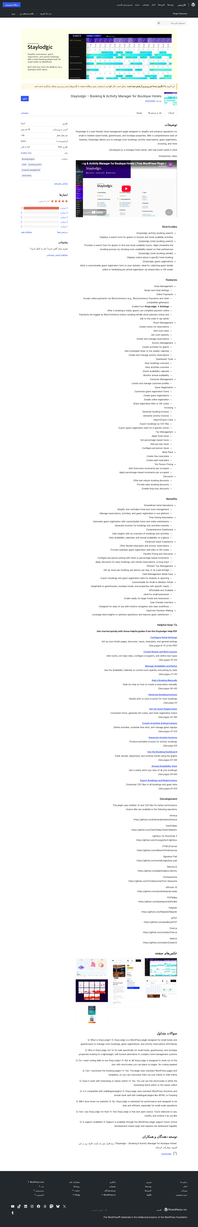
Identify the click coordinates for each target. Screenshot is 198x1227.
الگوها (149, 1195)
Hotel (24, 164)
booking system (34, 164)
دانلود (25, 98)
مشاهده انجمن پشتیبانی (57, 254)
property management (31, 170)
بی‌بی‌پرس (38, 1190)
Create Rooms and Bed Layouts (160, 651)
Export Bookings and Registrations (158, 780)
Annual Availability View (164, 766)
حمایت (76, 1190)
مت (41, 1186)
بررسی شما (62, 232)
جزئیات (171, 112)
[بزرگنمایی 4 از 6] (104, 961)
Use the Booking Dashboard (162, 751)
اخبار (185, 1186)
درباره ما (183, 1182)
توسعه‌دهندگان (110, 1190)
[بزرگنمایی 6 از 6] (104, 1008)
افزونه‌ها (148, 1190)
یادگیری (113, 1182)
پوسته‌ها (148, 1186)
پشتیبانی (24, 112)
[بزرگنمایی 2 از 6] (173, 982)
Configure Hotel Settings (163, 637)
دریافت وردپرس (11, 5)
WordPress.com (36, 1182)
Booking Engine (28, 159)
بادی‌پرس (39, 1195)
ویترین (148, 1182)
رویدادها (77, 1186)
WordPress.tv (108, 1195)
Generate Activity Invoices (163, 737)
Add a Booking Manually (164, 680)
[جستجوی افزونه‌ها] (158, 23)
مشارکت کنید (74, 1182)
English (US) (26, 153)
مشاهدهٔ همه (26, 232)
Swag (76, 1195)
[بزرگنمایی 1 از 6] (173, 961)
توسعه (139, 112)
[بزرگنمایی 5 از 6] (104, 983)
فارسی (158, 1210)
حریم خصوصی (181, 1195)
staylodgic (150, 100)
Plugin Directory (180, 13)
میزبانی (184, 1190)
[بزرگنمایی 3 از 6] (139, 961)
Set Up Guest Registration (163, 709)
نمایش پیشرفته (61, 183)
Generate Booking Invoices (162, 694)
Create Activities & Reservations (159, 723)
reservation (26, 176)
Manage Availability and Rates (161, 666)
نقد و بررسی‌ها (154, 112)
